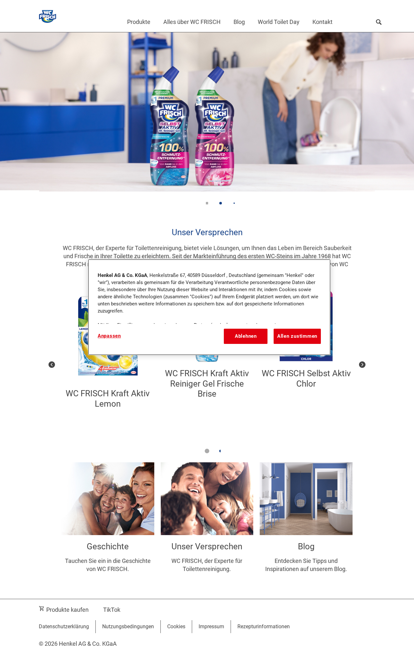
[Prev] (52, 365)
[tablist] (207, 451)
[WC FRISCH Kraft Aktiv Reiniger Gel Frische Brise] (207, 365)
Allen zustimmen (297, 336)
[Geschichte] (107, 524)
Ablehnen (246, 336)
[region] (209, 307)
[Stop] (207, 203)
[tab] (220, 203)
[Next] (362, 365)
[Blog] (306, 524)
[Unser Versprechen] (207, 524)
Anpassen (109, 336)
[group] (207, 123)
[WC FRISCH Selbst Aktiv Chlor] (306, 365)
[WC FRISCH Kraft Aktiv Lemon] (107, 365)
